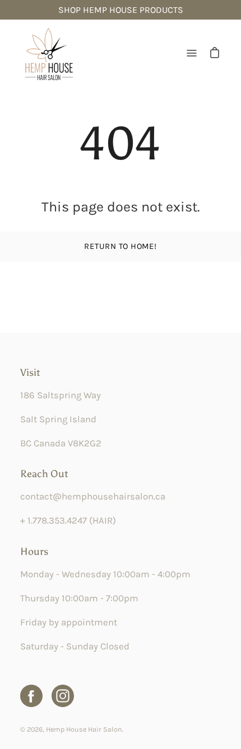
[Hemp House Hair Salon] (48, 53)
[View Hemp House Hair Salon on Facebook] (31, 696)
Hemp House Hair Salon (84, 729)
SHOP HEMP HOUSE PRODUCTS (120, 9)
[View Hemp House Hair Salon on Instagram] (63, 696)
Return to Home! (120, 246)
